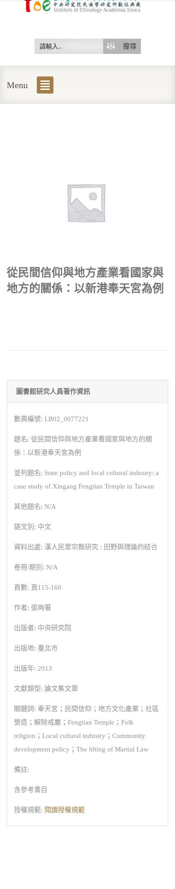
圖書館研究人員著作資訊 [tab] (53, 391)
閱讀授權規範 (64, 809)
